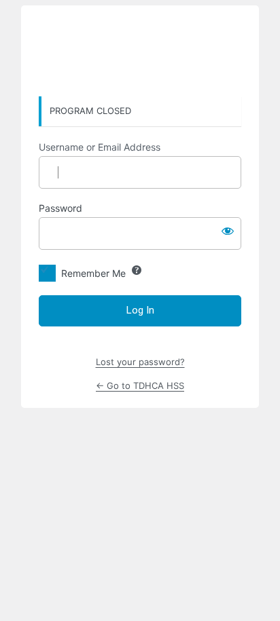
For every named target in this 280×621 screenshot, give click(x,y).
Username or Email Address (99, 147)
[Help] (136, 270)
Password (60, 208)
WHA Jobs (140, 51)
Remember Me (93, 273)
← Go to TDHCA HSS (140, 385)
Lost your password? (140, 361)
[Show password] (227, 230)
